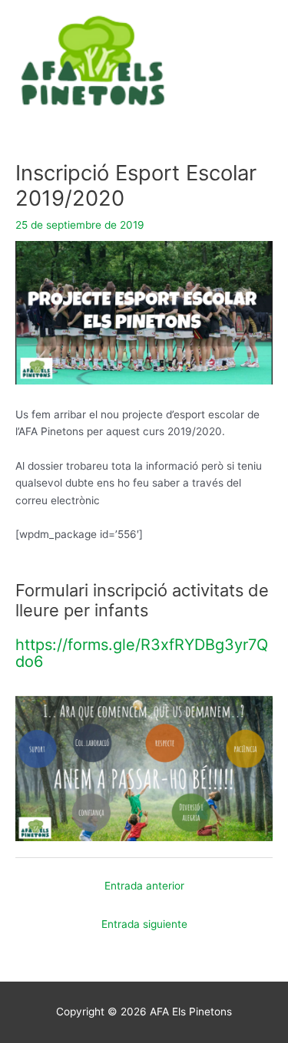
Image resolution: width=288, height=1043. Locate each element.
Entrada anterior (144, 886)
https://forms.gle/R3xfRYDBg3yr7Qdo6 (141, 653)
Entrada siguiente (144, 924)
